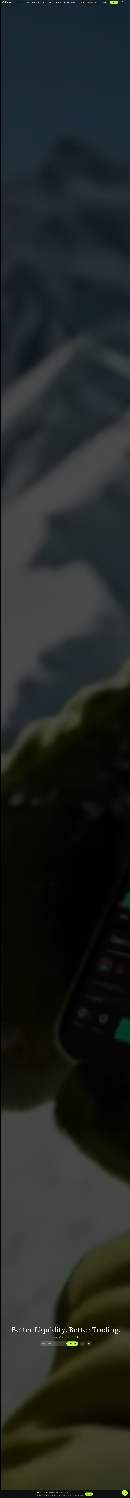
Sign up (89, 1494)
